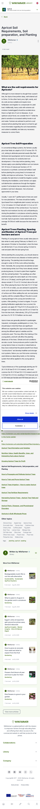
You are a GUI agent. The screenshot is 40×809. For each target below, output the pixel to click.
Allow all (20, 419)
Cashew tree (29, 525)
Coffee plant (17, 528)
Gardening (8, 603)
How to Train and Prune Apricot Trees (16, 479)
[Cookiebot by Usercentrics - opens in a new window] (29, 381)
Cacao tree (19, 525)
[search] (29, 804)
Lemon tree (16, 530)
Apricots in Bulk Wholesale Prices (14, 514)
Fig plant (27, 528)
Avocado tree (8, 525)
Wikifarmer (12, 40)
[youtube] (20, 772)
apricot (17, 541)
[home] (3, 804)
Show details (29, 413)
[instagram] (25, 772)
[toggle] (2, 3)
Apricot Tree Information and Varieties (16, 448)
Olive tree (17, 532)
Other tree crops (8, 535)
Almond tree (7, 523)
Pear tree (30, 535)
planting (11, 541)
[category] (12, 804)
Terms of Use (15, 784)
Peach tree (20, 535)
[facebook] (15, 772)
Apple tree (17, 523)
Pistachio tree (8, 537)
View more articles (12, 712)
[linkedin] (9, 772)
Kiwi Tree (6, 530)
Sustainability (9, 579)
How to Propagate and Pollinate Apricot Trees (18, 474)
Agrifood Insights (10, 627)
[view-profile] (36, 553)
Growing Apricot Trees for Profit (13, 461)
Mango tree (26, 530)
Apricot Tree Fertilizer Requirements (15, 493)
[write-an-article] (20, 804)
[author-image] (5, 553)
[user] (37, 804)
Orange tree (27, 532)
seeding (23, 541)
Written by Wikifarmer (18, 552)
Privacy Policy (25, 784)
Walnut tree (19, 537)
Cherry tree (7, 528)
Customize (19, 426)
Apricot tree (27, 523)
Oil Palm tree (7, 532)
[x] (31, 772)
